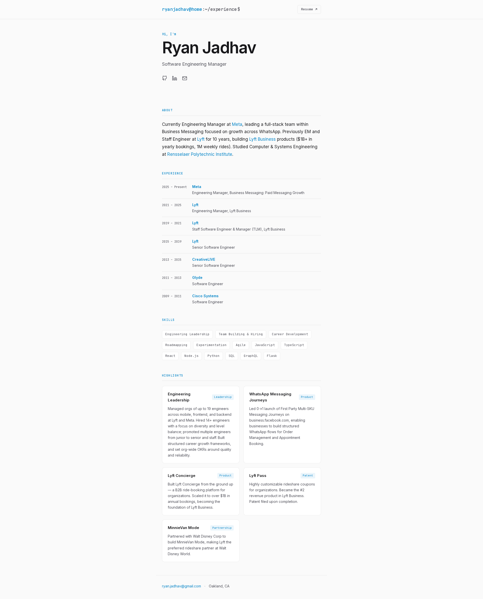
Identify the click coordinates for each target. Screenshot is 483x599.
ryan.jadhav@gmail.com (181, 586)
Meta (237, 124)
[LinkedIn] (174, 78)
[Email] (184, 78)
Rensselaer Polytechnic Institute (199, 154)
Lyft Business (262, 139)
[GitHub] (164, 78)
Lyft (201, 139)
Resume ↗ (309, 9)
